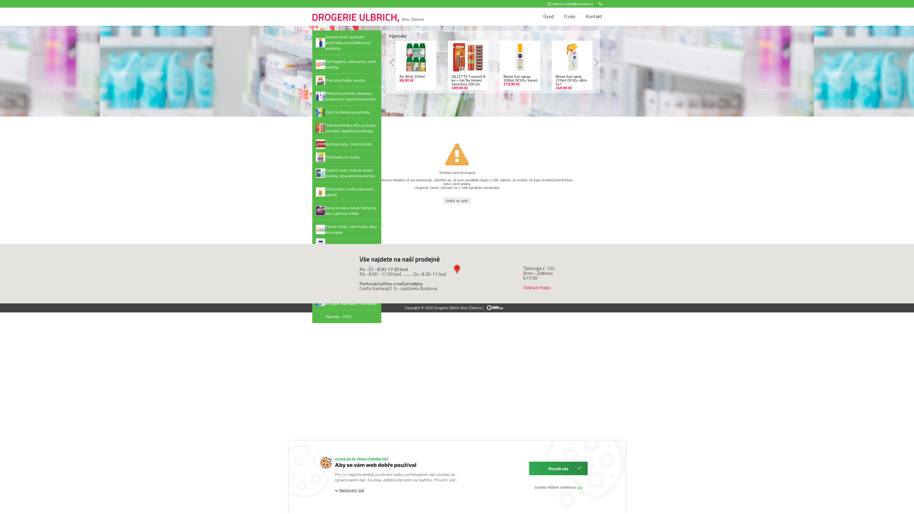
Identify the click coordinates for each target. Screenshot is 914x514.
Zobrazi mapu (536, 287)
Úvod (548, 16)
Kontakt (594, 16)
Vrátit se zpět (457, 200)
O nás (569, 16)
